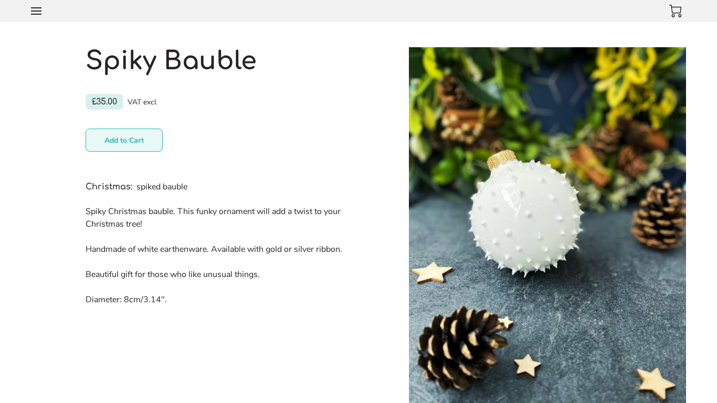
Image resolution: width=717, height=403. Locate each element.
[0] (675, 11)
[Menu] (36, 11)
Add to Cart (124, 140)
